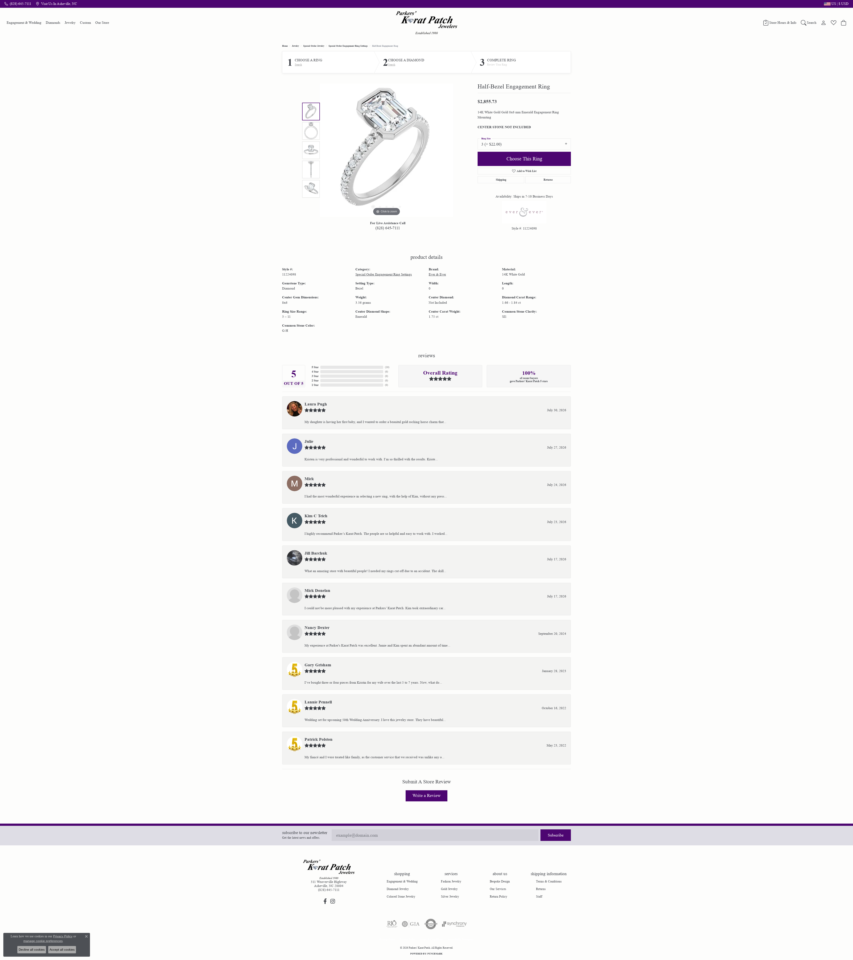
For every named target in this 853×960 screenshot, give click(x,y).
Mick (309, 478)
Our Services (498, 889)
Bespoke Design (500, 881)
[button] (836, 4)
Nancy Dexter (317, 627)
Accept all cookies (62, 949)
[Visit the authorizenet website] (431, 924)
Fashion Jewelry (451, 881)
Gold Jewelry (449, 889)
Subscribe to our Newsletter (304, 832)
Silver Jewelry (450, 896)
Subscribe (556, 835)
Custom (85, 22)
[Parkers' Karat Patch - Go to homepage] (328, 869)
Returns (548, 179)
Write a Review (426, 795)
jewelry (295, 45)
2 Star (315, 380)
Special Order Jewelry (313, 45)
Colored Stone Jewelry (401, 896)
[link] (17, 4)
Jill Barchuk (316, 553)
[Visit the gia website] (411, 924)
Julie (309, 441)
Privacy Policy (407, 939)
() (387, 367)
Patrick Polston (319, 739)
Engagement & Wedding (24, 22)
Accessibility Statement (460, 939)
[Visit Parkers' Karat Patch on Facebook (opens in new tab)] (325, 901)
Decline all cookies (32, 949)
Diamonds (53, 22)
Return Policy (498, 896)
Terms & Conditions (549, 881)
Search (298, 64)
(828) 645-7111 (387, 228)
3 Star (315, 376)
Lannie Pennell (318, 702)
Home (285, 45)
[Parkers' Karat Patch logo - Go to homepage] (427, 22)
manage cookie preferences (43, 941)
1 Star (315, 385)
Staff (539, 896)
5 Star (315, 367)
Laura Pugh (316, 404)
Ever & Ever (437, 274)
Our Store (102, 22)
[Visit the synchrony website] (454, 924)
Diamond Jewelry (398, 889)
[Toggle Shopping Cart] (843, 23)
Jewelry (70, 22)
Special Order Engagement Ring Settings (348, 45)
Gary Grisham (318, 665)
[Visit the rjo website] (391, 924)
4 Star (315, 371)
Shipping (501, 179)
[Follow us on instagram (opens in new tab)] (332, 901)
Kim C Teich (316, 515)
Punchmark (434, 953)
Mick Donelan (317, 590)
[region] (386, 150)
